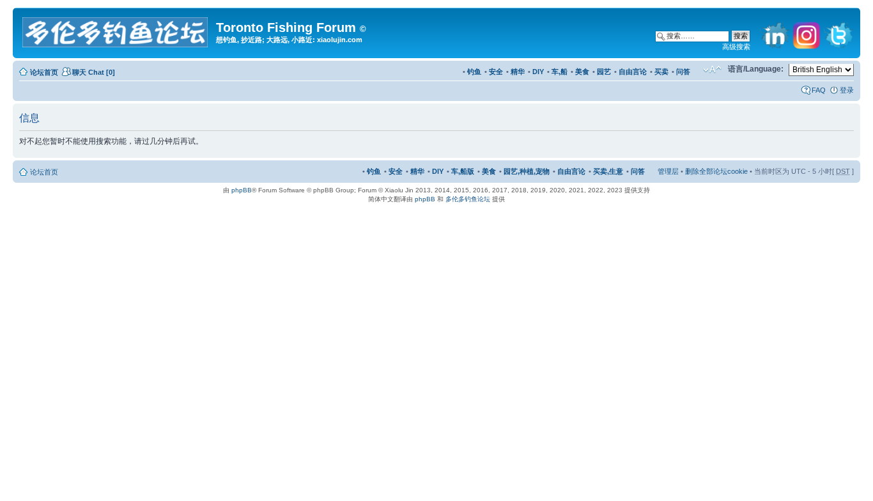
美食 (582, 71)
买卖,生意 (608, 171)
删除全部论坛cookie (716, 171)
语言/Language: (756, 69)
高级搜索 (736, 46)
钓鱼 (474, 71)
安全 (496, 71)
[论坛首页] (116, 30)
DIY (538, 71)
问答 (683, 71)
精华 (518, 71)
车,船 (560, 71)
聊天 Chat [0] (93, 72)
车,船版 (462, 171)
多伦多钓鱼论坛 (467, 199)
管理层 (668, 171)
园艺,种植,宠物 (527, 171)
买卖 (661, 71)
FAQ (819, 90)
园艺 (604, 71)
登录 (847, 90)
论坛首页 (44, 72)
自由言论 (633, 71)
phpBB (241, 190)
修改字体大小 (712, 69)
